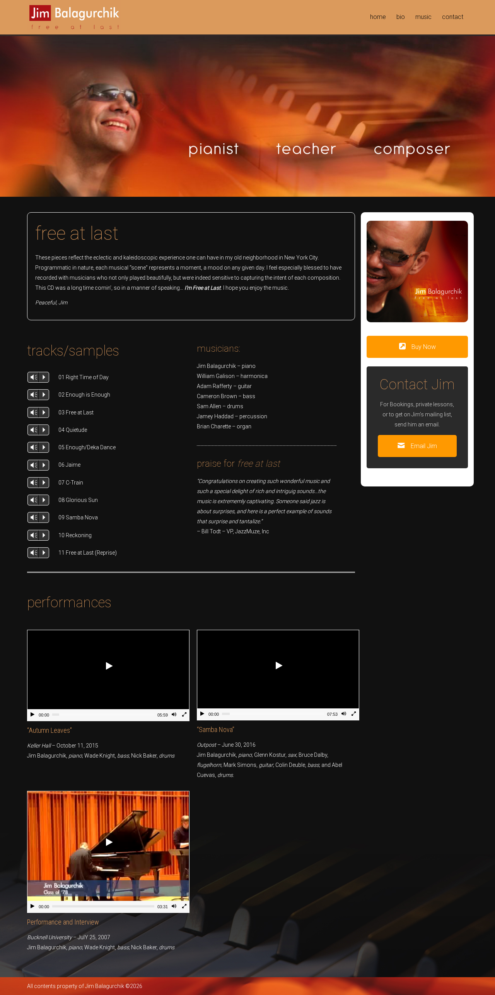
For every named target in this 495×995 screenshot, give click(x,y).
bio (400, 17)
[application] (108, 675)
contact (452, 17)
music (423, 17)
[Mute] (174, 715)
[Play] (32, 715)
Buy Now (423, 347)
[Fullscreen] (184, 715)
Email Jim (423, 446)
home (378, 17)
